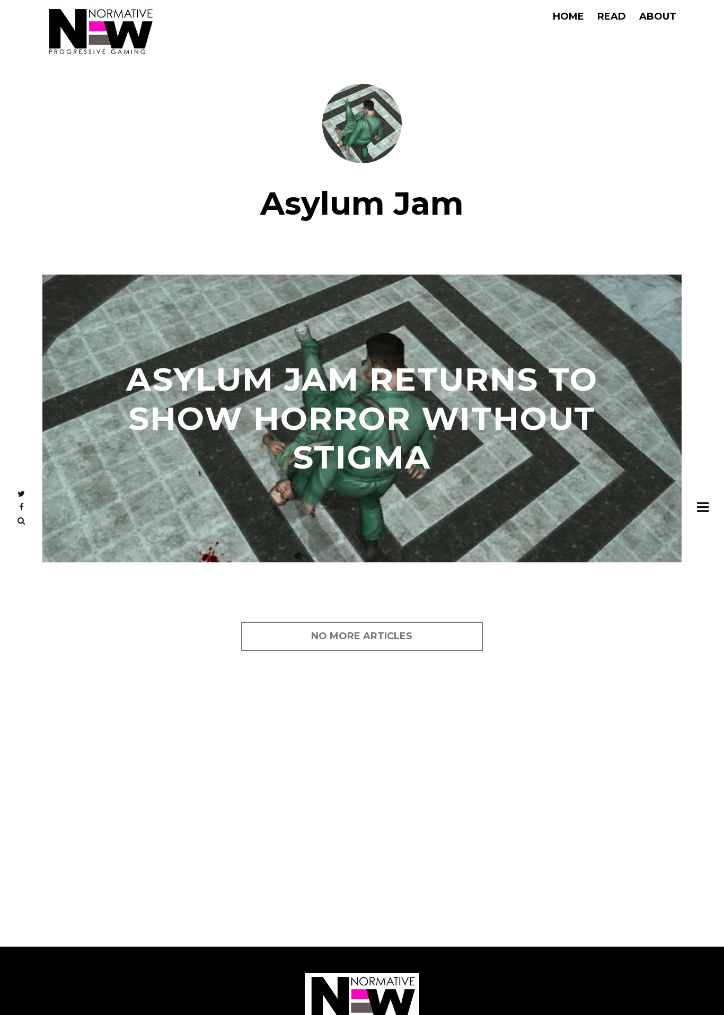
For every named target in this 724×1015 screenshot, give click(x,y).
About (657, 16)
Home (568, 16)
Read (611, 16)
